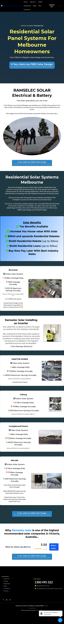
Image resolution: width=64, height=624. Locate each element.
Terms (34, 608)
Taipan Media (39, 610)
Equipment (27, 6)
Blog (34, 6)
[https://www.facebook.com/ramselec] (3, 599)
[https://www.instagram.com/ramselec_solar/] (10, 599)
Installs (40, 2)
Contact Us (27, 9)
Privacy (30, 608)
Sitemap (6, 591)
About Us (33, 2)
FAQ (39, 6)
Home (26, 2)
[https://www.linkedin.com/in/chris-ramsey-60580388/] (6, 599)
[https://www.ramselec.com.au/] (11, 6)
